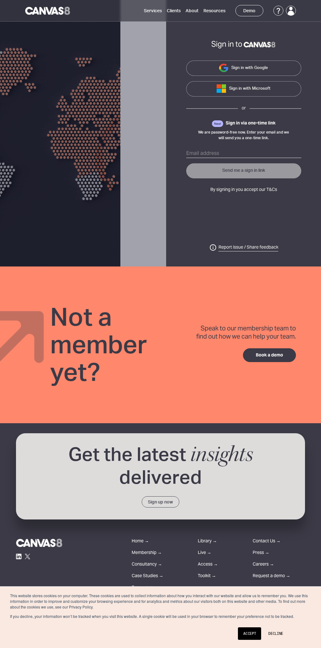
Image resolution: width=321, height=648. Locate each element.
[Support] (278, 11)
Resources (214, 11)
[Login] (291, 11)
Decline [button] (275, 633)
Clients (174, 11)
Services (153, 11)
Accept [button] (249, 633)
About (192, 11)
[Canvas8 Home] (48, 10)
